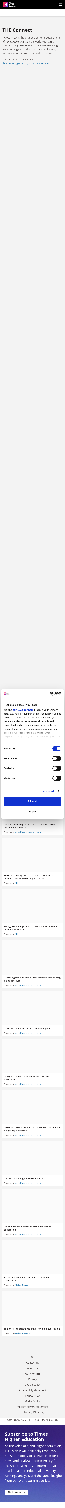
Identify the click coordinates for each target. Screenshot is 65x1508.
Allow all (32, 801)
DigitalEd (32, 305)
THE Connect (32, 1395)
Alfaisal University (22, 1285)
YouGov (32, 672)
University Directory (32, 1412)
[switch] (56, 758)
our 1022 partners (23, 709)
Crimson (32, 473)
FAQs (32, 1357)
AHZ (16, 883)
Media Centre (33, 1401)
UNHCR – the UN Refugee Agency (32, 206)
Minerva (32, 142)
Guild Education (32, 89)
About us (32, 1368)
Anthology (32, 625)
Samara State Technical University (32, 254)
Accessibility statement (32, 1390)
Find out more (16, 1492)
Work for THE (32, 1373)
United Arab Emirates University (28, 832)
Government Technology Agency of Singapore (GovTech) (32, 418)
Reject (32, 811)
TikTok (32, 526)
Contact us (32, 1362)
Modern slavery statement (32, 1406)
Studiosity (32, 353)
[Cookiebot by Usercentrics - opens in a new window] (47, 694)
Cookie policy (32, 1384)
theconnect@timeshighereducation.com (26, 63)
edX (32, 574)
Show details (48, 791)
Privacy (32, 1379)
